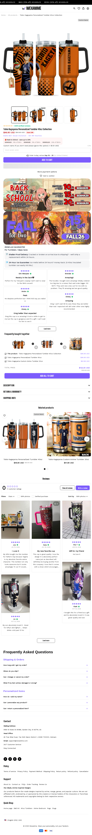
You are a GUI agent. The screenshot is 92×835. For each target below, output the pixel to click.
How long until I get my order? (15, 665)
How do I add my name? (12, 697)
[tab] (44, 469)
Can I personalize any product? (15, 702)
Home (3, 15)
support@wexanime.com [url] (18, 741)
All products (12, 15)
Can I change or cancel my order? (16, 677)
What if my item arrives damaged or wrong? (20, 683)
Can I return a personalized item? (16, 708)
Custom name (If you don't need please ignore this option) (25, 146)
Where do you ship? (11, 671)
